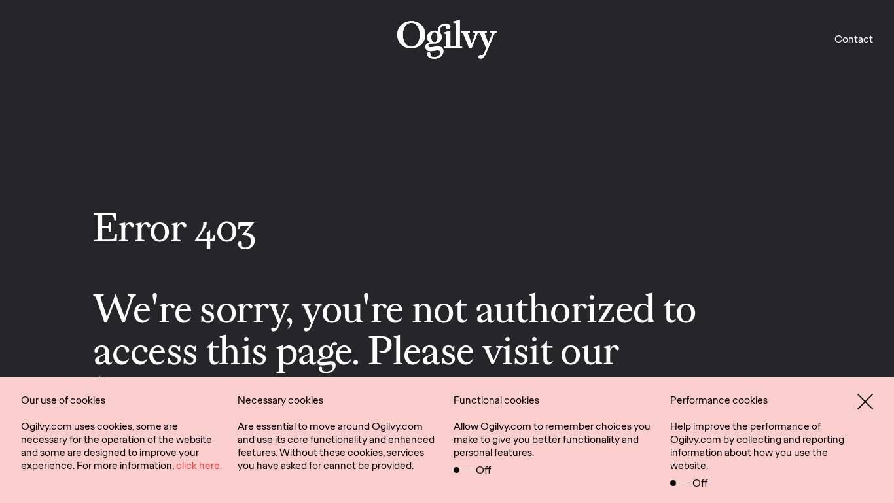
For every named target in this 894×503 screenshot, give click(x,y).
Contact (853, 39)
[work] (447, 39)
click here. (199, 465)
